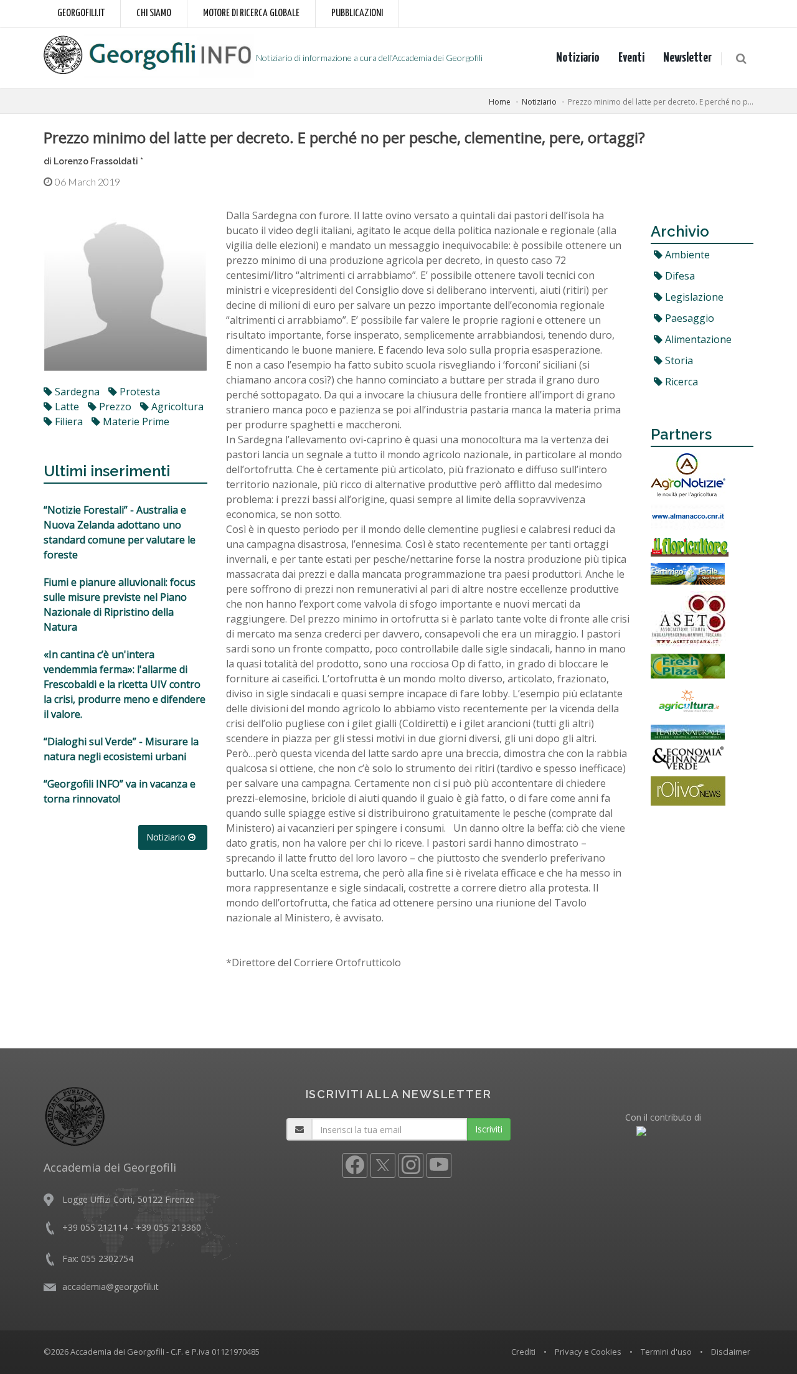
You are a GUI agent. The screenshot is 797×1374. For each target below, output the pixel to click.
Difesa (679, 276)
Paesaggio (688, 318)
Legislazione (693, 297)
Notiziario (578, 58)
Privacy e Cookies (588, 1351)
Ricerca (680, 381)
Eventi (631, 58)
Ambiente (686, 254)
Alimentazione (697, 339)
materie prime (134, 421)
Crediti (523, 1351)
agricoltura (176, 406)
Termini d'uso (666, 1351)
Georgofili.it (81, 13)
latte (65, 406)
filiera (67, 421)
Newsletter (687, 58)
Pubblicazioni (357, 13)
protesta (138, 391)
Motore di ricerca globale (251, 13)
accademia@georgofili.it (110, 1286)
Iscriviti (488, 1129)
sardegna (76, 391)
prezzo (114, 406)
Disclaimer (730, 1351)
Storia (678, 360)
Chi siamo (153, 13)
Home (500, 101)
